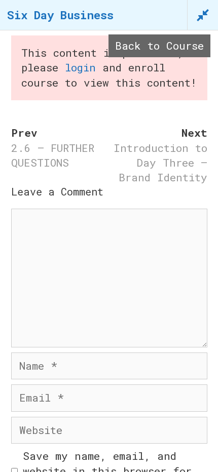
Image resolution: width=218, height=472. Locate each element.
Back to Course (159, 45)
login (80, 67)
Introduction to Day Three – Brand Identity (160, 163)
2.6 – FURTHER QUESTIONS (52, 155)
